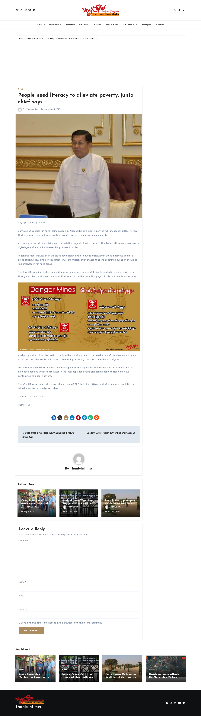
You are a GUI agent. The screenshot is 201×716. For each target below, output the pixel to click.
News (40, 25)
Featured (54, 25)
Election (159, 25)
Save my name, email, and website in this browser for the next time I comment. (61, 622)
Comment (24, 540)
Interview (70, 25)
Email (22, 595)
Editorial (83, 25)
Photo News (111, 25)
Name (22, 582)
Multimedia (129, 25)
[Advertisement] (101, 61)
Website (23, 609)
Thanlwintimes (33, 109)
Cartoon (96, 25)
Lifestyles (146, 25)
